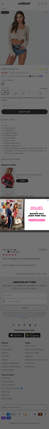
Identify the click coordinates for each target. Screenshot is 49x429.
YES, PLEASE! (37, 220)
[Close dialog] (48, 200)
